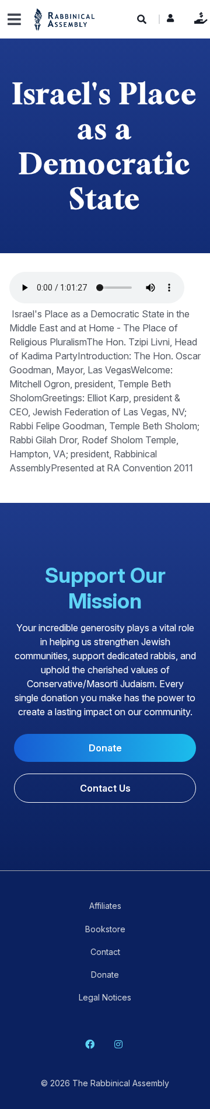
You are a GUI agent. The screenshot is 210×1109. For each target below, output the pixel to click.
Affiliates (105, 906)
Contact (105, 952)
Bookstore (105, 929)
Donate (198, 18)
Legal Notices (105, 997)
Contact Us (105, 788)
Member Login (170, 21)
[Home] (64, 19)
